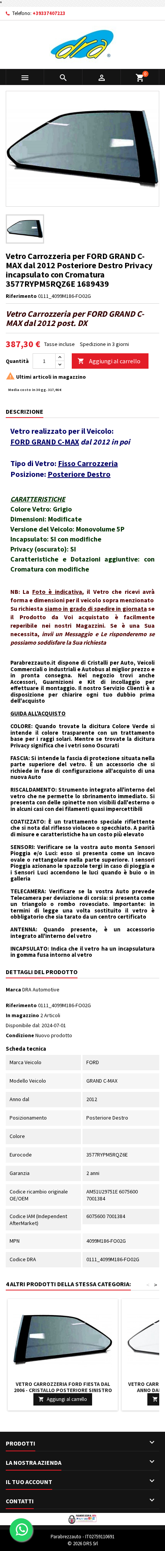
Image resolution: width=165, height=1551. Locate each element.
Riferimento (21, 295)
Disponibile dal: (23, 1025)
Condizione (20, 1035)
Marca (13, 989)
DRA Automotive (40, 989)
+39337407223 (49, 13)
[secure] (82, 1518)
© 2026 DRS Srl (83, 1543)
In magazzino (22, 1015)
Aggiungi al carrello (109, 361)
